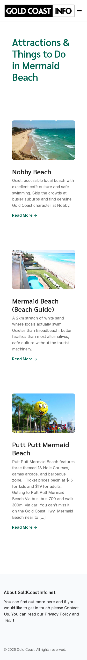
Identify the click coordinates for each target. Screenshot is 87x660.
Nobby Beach (31, 171)
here (50, 601)
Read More (22, 215)
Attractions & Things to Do (41, 48)
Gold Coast (26, 649)
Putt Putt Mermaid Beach (40, 448)
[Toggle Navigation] (79, 11)
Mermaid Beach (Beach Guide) (35, 304)
